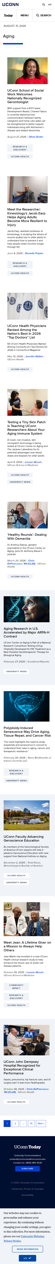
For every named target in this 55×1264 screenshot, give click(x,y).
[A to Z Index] (49, 4)
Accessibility (27, 1194)
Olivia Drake (36, 137)
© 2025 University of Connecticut (27, 1182)
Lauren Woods (33, 462)
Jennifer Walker (34, 356)
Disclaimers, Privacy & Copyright (28, 1188)
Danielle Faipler (34, 253)
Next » (41, 1123)
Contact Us (18, 1162)
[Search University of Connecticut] (43, 4)
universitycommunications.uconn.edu (27, 1159)
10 (31, 1123)
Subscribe (27, 1168)
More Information (27, 1249)
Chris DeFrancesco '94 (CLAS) (21, 562)
